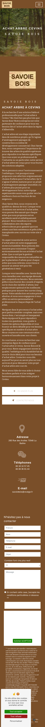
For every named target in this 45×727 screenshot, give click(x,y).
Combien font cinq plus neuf (17, 560)
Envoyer (22, 605)
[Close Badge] (34, 720)
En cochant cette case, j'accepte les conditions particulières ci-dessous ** (23, 595)
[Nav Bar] (39, 4)
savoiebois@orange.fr (22, 492)
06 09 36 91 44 (22, 469)
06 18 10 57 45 (22, 466)
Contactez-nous (25, 400)
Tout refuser (15, 716)
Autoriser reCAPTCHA (22, 641)
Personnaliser (16, 721)
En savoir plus (25, 391)
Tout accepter (16, 711)
